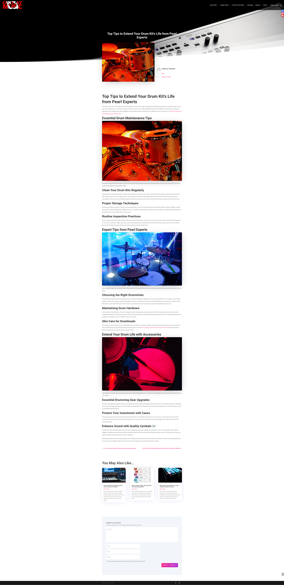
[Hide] (283, 18)
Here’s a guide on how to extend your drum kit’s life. (154, 327)
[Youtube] (282, 15)
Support (257, 5)
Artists (265, 5)
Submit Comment (169, 565)
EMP (163, 73)
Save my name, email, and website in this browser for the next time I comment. (126, 561)
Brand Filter (213, 5)
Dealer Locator (274, 5)
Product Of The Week (238, 5)
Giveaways (250, 5)
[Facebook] (282, 10)
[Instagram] (282, 13)
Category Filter (224, 5)
